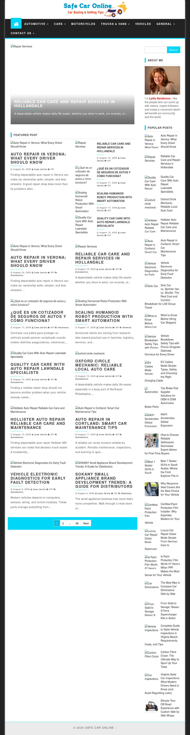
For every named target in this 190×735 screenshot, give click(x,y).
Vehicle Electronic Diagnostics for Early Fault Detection (38, 478)
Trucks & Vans (114, 24)
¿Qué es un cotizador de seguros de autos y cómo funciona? (113, 172)
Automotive (35, 24)
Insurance (63, 327)
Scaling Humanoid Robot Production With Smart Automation (114, 197)
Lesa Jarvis (40, 169)
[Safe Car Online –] (16, 24)
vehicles (143, 24)
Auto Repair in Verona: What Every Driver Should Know (38, 158)
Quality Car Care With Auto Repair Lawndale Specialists (113, 222)
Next (143, 84)
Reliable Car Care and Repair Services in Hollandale (64, 103)
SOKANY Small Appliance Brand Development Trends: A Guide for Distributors (104, 480)
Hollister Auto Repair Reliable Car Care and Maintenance (38, 423)
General (165, 24)
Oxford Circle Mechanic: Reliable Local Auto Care (98, 365)
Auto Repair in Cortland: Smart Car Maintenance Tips (101, 423)
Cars (59, 24)
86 (77, 523)
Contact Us (21, 33)
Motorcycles (83, 24)
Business (126, 493)
